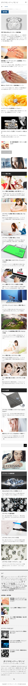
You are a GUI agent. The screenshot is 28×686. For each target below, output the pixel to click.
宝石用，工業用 (12, 587)
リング (18, 586)
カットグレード (13, 578)
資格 (21, 588)
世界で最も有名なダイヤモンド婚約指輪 (11, 32)
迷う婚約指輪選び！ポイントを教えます (18, 142)
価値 (25, 586)
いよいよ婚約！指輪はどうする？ (18, 607)
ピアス (8, 586)
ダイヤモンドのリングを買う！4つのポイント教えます (14, 132)
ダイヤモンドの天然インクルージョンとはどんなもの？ (13, 410)
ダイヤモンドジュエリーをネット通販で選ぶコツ (13, 306)
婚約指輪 (6, 587)
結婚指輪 (12, 589)
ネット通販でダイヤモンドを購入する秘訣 (12, 284)
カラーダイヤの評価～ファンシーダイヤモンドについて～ (18, 641)
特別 (19, 587)
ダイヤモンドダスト (10, 582)
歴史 (17, 587)
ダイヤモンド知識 (13, 582)
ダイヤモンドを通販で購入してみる (11, 237)
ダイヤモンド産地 (17, 582)
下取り (22, 586)
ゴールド (13, 579)
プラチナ (13, 586)
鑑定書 (11, 590)
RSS (14, 679)
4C (2, 576)
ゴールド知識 (19, 579)
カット (8, 578)
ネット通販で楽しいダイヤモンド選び (11, 355)
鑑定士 (7, 590)
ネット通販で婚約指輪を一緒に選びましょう (13, 191)
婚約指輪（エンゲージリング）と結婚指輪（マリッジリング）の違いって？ (13, 61)
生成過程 (22, 587)
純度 (8, 588)
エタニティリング (14, 576)
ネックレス (18, 584)
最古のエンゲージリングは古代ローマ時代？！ (13, 433)
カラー (21, 578)
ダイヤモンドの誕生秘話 (8, 513)
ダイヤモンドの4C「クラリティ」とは (11, 561)
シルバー (4, 582)
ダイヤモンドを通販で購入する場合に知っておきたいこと (13, 214)
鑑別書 (4, 590)
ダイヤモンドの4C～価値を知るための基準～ (18, 651)
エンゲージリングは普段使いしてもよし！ (11, 108)
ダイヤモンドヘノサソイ (9, 2)
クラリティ (7, 579)
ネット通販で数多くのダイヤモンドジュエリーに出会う (13, 261)
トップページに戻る (6, 152)
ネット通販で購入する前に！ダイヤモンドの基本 (13, 378)
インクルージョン (7, 576)
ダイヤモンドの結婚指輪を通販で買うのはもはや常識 (13, 332)
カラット (18, 578)
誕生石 (18, 589)
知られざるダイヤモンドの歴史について (12, 491)
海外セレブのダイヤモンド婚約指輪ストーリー (12, 85)
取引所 (2, 587)
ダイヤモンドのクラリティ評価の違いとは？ (18, 632)
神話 (6, 588)
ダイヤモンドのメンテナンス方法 (10, 537)
